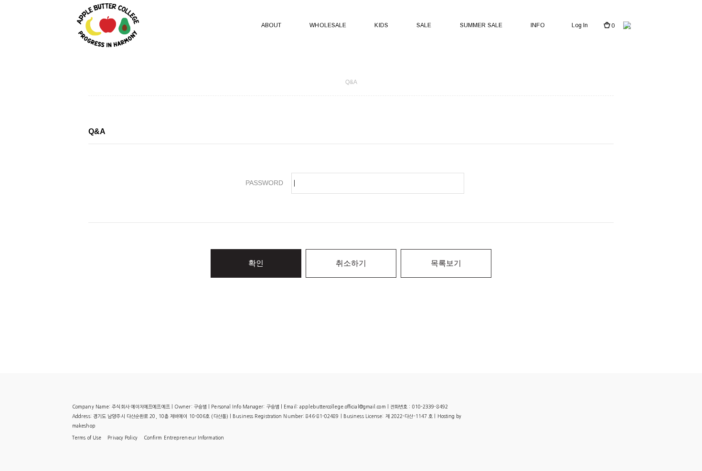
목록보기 (446, 263)
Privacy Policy (122, 437)
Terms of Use (86, 437)
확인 (256, 263)
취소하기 (351, 263)
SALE (423, 25)
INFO (537, 25)
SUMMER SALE (481, 25)
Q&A (351, 82)
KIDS (381, 25)
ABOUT (271, 25)
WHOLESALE (327, 25)
